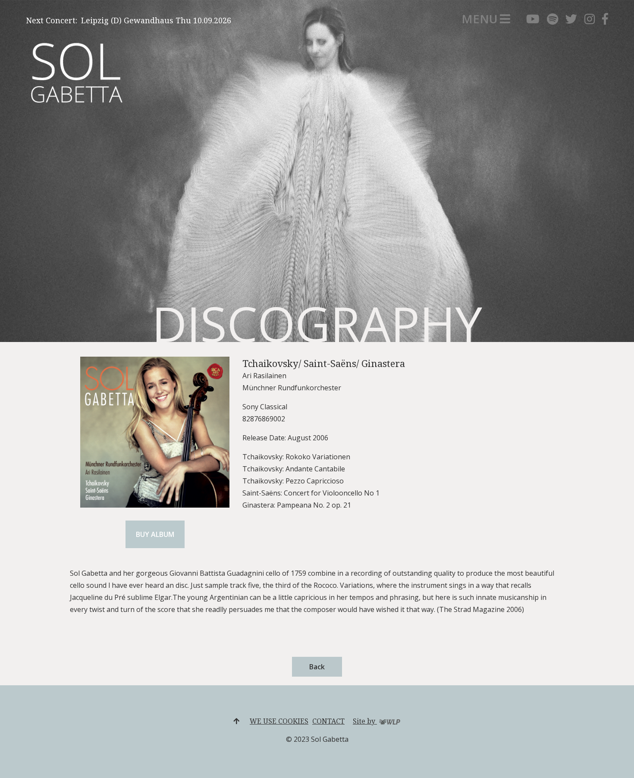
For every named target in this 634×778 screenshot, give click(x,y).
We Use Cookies (279, 721)
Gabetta (52, 59)
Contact (328, 721)
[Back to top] (236, 721)
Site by (365, 721)
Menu (479, 19)
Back (317, 666)
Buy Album (155, 534)
